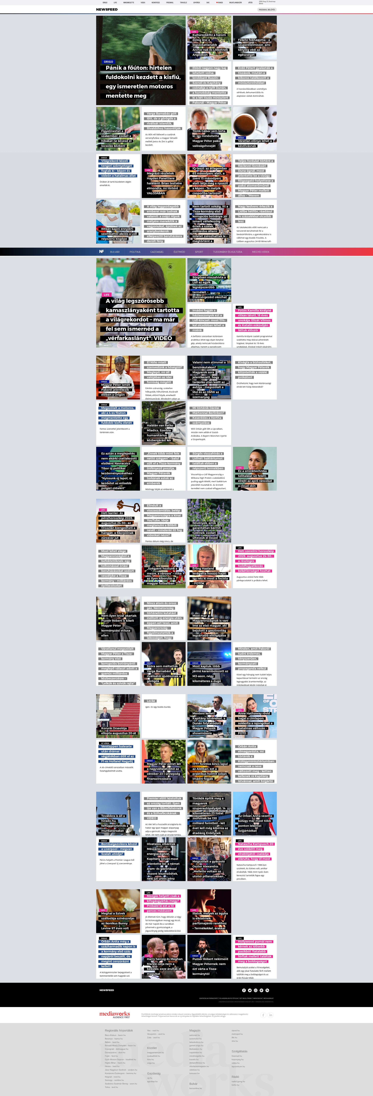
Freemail (170, 2)
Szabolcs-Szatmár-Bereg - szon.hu (121, 1083)
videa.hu (236, 1063)
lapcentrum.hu (238, 1066)
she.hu (235, 1041)
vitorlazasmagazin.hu (199, 1066)
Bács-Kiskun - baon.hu (115, 1035)
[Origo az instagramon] (255, 990)
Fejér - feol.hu (111, 1056)
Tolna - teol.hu (111, 1087)
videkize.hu (194, 1070)
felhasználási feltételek (228, 998)
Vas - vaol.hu (153, 1030)
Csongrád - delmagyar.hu (116, 1049)
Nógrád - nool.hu (112, 1077)
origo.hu (151, 1063)
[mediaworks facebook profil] (263, 1015)
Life (115, 2)
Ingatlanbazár (235, 2)
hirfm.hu (235, 1085)
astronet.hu (194, 1035)
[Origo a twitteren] (250, 990)
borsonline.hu (195, 1088)
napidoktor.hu (195, 1052)
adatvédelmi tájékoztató (208, 998)
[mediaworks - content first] (115, 1015)
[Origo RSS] (267, 990)
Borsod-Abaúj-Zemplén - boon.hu (120, 1045)
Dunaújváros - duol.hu (115, 1052)
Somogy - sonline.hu (114, 1080)
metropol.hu (237, 1034)
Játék (250, 2)
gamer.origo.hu (196, 1045)
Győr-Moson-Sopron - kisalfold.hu (120, 1059)
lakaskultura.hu (196, 1042)
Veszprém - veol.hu (156, 1034)
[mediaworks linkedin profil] (270, 1015)
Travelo (183, 2)
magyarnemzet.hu (155, 1052)
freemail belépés (267, 9)
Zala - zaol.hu (153, 1037)
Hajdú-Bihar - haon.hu (115, 1063)
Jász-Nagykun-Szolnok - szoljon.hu (121, 1070)
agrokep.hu (152, 1081)
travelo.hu (194, 1059)
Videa (143, 2)
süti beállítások (245, 998)
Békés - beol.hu (112, 1042)
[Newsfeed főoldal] (107, 990)
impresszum (257, 998)
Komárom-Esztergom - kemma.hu (120, 1073)
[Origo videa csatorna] (261, 990)
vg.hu (149, 1078)
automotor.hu (195, 1038)
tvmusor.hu (194, 1073)
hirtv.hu (150, 1059)
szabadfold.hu (153, 1056)
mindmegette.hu (196, 1056)
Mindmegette (128, 2)
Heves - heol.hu (112, 1066)
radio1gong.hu (238, 1081)
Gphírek (196, 2)
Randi (220, 2)
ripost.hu (236, 1030)
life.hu (234, 1037)
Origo (105, 2)
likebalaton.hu (195, 1049)
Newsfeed (156, 2)
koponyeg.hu (238, 1059)
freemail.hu (237, 1056)
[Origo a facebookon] (244, 990)
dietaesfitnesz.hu (197, 1063)
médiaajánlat (268, 998)
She (207, 2)
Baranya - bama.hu (114, 1038)
